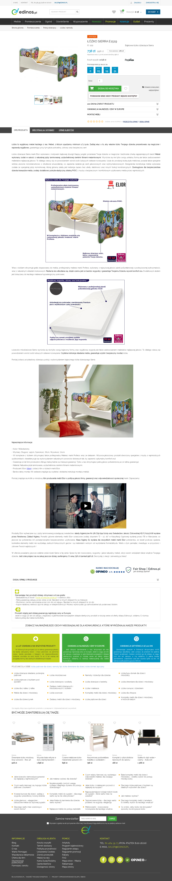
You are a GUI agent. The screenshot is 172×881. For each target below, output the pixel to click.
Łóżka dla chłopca (128, 693)
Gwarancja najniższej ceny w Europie (105, 109)
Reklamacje (67, 864)
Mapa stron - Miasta (71, 861)
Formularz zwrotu (20, 865)
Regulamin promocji (71, 852)
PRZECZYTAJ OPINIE (130, 122)
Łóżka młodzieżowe (58, 675)
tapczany (100, 667)
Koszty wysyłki (44, 843)
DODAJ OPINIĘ (144, 122)
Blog (14, 843)
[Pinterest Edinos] (119, 860)
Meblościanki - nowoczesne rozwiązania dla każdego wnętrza (98, 808)
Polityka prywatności (46, 849)
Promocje (110, 21)
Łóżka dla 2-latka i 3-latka (24, 688)
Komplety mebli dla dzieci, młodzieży (100, 693)
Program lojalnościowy (72, 846)
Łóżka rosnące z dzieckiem (132, 688)
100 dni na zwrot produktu (100, 104)
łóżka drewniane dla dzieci (73, 667)
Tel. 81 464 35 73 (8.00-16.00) (41, 3)
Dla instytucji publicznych (18, 862)
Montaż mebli (93, 114)
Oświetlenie (62, 21)
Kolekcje (124, 21)
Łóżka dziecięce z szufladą (61, 682)
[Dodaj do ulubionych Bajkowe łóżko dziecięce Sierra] (126, 88)
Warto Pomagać (19, 852)
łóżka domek (90, 667)
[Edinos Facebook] (103, 860)
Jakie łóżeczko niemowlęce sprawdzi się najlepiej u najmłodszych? (29, 778)
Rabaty (65, 855)
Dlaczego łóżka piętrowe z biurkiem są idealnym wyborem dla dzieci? (137, 786)
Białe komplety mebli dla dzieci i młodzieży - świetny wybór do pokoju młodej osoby (136, 777)
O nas (15, 3)
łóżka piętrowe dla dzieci (41, 667)
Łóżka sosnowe (56, 693)
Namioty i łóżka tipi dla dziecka (97, 675)
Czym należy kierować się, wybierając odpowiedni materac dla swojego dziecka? (100, 777)
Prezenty (149, 21)
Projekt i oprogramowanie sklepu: (68, 877)
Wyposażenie (80, 21)
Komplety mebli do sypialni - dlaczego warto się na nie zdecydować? (66, 795)
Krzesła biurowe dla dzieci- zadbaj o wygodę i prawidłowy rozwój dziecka (29, 795)
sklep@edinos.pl (61, 3)
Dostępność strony (46, 867)
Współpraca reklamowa (23, 855)
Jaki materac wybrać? (130, 796)
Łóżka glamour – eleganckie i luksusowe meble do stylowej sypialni (29, 801)
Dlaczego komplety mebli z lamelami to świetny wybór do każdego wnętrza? (137, 801)
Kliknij (29, 469)
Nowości (96, 21)
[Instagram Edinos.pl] (111, 860)
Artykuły (66, 843)
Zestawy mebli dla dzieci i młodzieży (65, 699)
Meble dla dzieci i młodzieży (26, 693)
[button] (77, 11)
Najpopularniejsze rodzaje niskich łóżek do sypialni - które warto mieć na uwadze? (101, 794)
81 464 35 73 (112, 843)
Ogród (48, 21)
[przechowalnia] (115, 12)
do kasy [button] (152, 12)
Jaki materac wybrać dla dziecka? (63, 779)
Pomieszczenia (33, 21)
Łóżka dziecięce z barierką (96, 682)
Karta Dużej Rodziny (46, 861)
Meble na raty (43, 858)
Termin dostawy (44, 846)
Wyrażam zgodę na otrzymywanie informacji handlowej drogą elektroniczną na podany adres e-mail (87, 823)
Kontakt (24, 3)
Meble (17, 21)
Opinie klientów (44, 864)
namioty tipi (57, 667)
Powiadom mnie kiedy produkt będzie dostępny (113, 96)
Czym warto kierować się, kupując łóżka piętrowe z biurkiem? (30, 786)
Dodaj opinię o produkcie (25, 580)
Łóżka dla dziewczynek (23, 699)
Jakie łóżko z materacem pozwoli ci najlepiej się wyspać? (100, 786)
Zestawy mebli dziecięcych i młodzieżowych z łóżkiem (61, 687)
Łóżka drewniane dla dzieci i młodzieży (137, 682)
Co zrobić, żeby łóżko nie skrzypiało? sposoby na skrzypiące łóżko (136, 808)
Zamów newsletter (67, 818)
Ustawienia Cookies (46, 852)
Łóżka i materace (92, 688)
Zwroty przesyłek (45, 855)
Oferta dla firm (18, 858)
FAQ (64, 858)
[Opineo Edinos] (136, 860)
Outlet (136, 21)
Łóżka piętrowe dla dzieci (95, 699)
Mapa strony (68, 867)
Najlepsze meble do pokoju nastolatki (65, 809)
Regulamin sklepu (70, 849)
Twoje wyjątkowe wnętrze (46, 598)
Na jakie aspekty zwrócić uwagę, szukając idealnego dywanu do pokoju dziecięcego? (65, 785)
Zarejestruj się (152, 3)
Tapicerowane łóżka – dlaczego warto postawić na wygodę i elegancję (100, 801)
